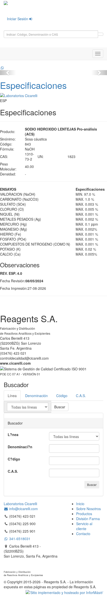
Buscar (59, 406)
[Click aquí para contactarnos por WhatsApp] (2, 67)
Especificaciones (33, 85)
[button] (8, 72)
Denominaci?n (20, 446)
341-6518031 (19, 538)
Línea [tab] (12, 395)
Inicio (80, 503)
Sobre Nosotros (88, 508)
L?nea (13, 434)
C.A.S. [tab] (81, 395)
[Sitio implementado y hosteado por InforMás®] (64, 591)
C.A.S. (13, 471)
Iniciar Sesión (18, 18)
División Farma (88, 518)
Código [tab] (61, 395)
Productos (84, 513)
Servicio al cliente (84, 526)
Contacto (83, 533)
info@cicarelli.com (23, 508)
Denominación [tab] (36, 395)
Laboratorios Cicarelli (20, 503)
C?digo (14, 458)
